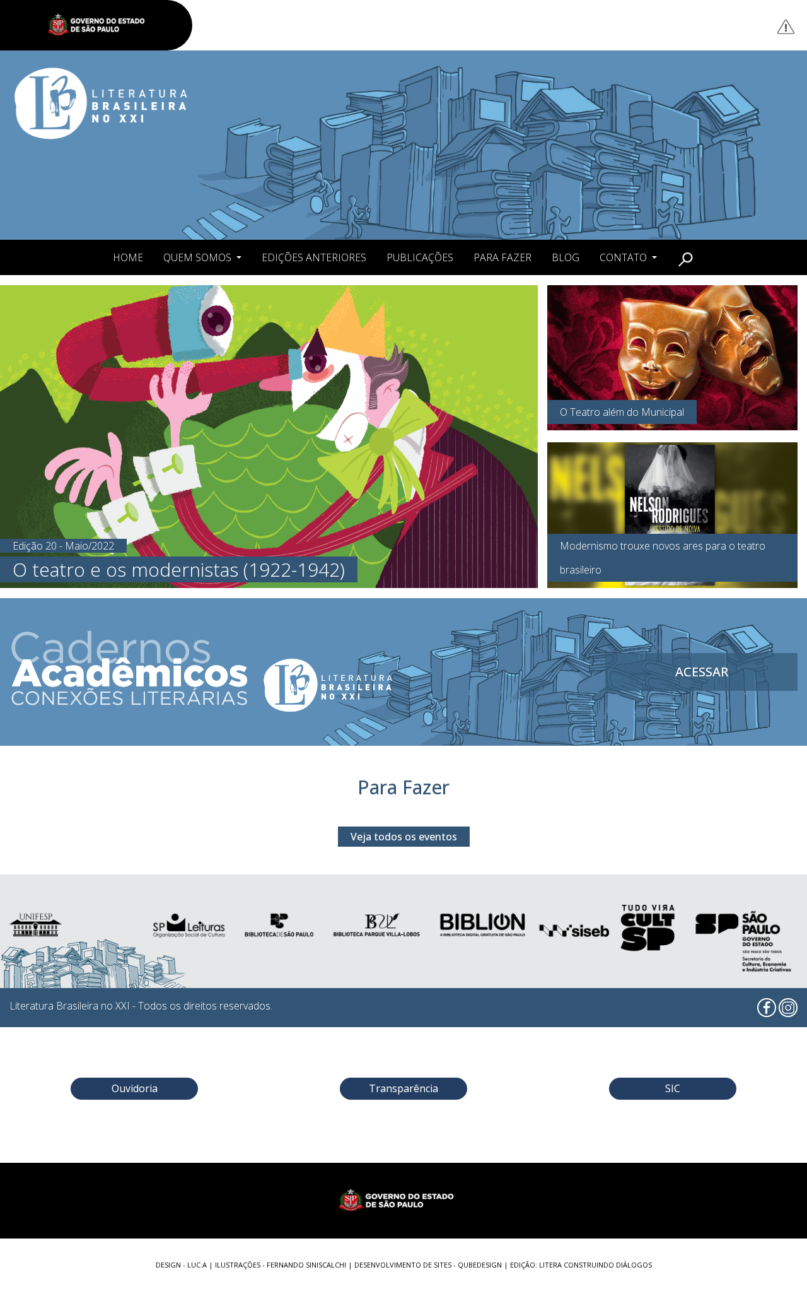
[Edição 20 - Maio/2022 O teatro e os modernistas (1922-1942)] (269, 435)
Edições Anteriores (314, 257)
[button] (685, 257)
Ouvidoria (135, 1088)
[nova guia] (786, 26)
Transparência (403, 1088)
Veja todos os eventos (404, 837)
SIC (672, 1088)
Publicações (419, 257)
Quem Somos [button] (198, 257)
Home (128, 257)
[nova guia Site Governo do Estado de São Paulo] (103, 25)
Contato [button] (624, 257)
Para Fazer (502, 257)
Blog (565, 257)
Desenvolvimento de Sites (402, 1264)
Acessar (701, 671)
